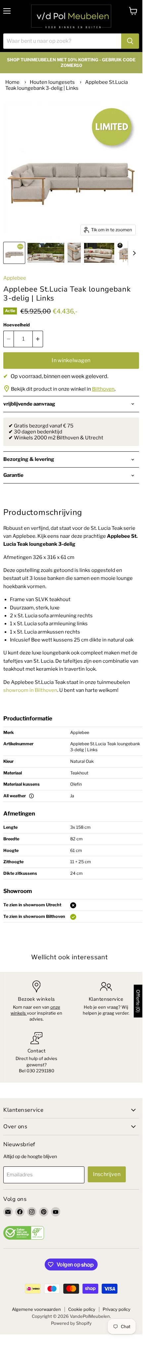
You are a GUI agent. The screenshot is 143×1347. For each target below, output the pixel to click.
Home (12, 82)
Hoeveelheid (16, 324)
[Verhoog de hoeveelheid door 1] (38, 339)
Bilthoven (103, 389)
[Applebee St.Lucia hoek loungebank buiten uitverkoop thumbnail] (14, 252)
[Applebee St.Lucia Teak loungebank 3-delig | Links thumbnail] (46, 252)
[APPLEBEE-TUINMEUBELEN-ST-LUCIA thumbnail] (99, 252)
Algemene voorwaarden (36, 1309)
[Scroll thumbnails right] (133, 253)
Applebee (14, 278)
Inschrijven (106, 1174)
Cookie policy (81, 1309)
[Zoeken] (130, 41)
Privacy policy (116, 1309)
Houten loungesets (52, 82)
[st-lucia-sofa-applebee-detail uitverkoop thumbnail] (74, 252)
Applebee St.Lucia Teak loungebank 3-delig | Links (66, 85)
